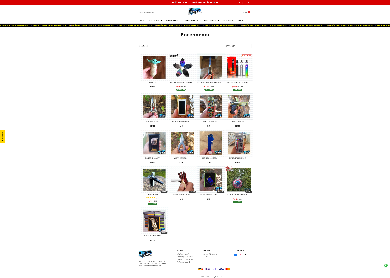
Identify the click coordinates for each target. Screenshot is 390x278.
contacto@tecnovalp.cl (210, 254)
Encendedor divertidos (209, 158)
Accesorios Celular (172, 21)
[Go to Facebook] (240, 3)
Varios (240, 21)
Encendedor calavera (152, 158)
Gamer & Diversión (191, 21)
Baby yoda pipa (152, 82)
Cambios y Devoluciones (185, 257)
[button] (237, 46)
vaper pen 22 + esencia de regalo (237, 82)
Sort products (230, 46)
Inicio (142, 21)
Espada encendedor (152, 121)
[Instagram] (240, 254)
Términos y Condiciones (185, 259)
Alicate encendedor (180, 158)
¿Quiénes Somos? (183, 254)
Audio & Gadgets (210, 21)
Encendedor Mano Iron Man (181, 195)
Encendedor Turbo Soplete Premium (209, 82)
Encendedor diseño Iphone (180, 121)
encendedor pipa (152, 195)
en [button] (248, 3)
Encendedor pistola (237, 121)
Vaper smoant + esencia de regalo (181, 82)
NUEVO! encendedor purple (209, 195)
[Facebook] (235, 254)
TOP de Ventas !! (228, 21)
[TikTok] (244, 255)
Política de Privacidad (184, 262)
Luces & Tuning (153, 21)
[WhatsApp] (243, 3)
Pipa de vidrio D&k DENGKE (237, 158)
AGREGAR (154, 79)
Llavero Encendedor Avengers (237, 195)
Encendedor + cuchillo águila (152, 236)
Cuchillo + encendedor (209, 121)
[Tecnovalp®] (145, 254)
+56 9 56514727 (208, 257)
